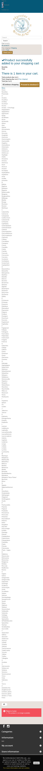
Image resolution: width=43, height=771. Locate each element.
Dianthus (4, 275)
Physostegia (6, 528)
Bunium (4, 206)
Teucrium (4, 636)
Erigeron (4, 312)
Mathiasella (5, 460)
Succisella (5, 629)
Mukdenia (5, 475)
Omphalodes (6, 493)
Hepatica (4, 381)
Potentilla (5, 542)
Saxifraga (5, 583)
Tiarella (4, 642)
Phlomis (4, 520)
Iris (3, 404)
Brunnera (4, 204)
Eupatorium (5, 322)
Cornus (4, 245)
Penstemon (5, 513)
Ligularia (4, 440)
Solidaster (5, 617)
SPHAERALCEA (7, 621)
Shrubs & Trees (7, 695)
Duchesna (5, 294)
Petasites (5, 517)
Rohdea (4, 564)
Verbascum (5, 668)
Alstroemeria (6, 129)
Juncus (4, 412)
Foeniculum (5, 338)
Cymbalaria (5, 261)
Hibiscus (4, 391)
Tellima (4, 635)
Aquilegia (4, 155)
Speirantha (5, 619)
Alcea (3, 119)
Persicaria (5, 515)
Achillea (4, 102)
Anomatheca (6, 145)
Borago (4, 202)
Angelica (4, 143)
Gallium (4, 349)
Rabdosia (5, 554)
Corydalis (5, 247)
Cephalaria (5, 224)
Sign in (4, 1)
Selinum (4, 595)
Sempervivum (6, 599)
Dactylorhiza (6, 269)
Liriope (4, 444)
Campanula (5, 216)
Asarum (4, 168)
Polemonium (6, 538)
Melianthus (5, 461)
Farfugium (5, 332)
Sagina (4, 574)
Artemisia (5, 163)
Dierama (4, 284)
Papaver (4, 509)
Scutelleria (5, 591)
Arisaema (5, 159)
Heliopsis (4, 375)
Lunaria (4, 448)
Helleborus (5, 377)
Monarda (4, 471)
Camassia (5, 214)
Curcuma (4, 257)
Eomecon (5, 304)
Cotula (4, 249)
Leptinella (5, 430)
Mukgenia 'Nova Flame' (9, 477)
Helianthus (5, 373)
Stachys (4, 625)
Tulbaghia (5, 658)
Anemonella (5, 141)
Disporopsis (5, 288)
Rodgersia (5, 562)
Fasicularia (5, 334)
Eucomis (4, 320)
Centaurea (5, 222)
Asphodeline (5, 172)
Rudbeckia (5, 568)
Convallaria (5, 241)
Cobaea (4, 239)
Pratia (3, 544)
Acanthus (5, 100)
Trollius (4, 656)
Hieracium (5, 393)
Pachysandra (6, 505)
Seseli (4, 601)
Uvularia (4, 662)
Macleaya (5, 456)
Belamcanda (6, 192)
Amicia (4, 131)
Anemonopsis (6, 139)
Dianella (4, 277)
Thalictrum (5, 638)
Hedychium (5, 367)
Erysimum (5, 318)
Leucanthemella (7, 432)
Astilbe (4, 178)
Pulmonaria (5, 548)
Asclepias (5, 170)
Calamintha (5, 212)
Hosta (3, 395)
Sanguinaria (5, 577)
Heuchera (5, 387)
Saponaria (5, 581)
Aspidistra (5, 174)
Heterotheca (5, 385)
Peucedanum (6, 518)
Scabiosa (5, 585)
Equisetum (5, 310)
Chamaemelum (6, 227)
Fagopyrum (5, 328)
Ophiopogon (5, 495)
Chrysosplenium (7, 235)
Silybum (4, 607)
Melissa (4, 463)
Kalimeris (5, 416)
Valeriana (4, 680)
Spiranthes (5, 623)
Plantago (4, 532)
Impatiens (5, 401)
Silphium (4, 605)
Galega (4, 347)
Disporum (5, 290)
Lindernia (4, 442)
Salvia (4, 576)
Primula (4, 546)
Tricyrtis (4, 652)
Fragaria (4, 340)
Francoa (4, 342)
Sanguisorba (6, 579)
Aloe (3, 125)
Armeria (4, 161)
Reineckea (5, 560)
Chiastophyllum (6, 231)
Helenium (5, 369)
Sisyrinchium (6, 609)
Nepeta (4, 485)
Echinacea (5, 300)
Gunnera (4, 359)
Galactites (5, 345)
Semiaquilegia (6, 597)
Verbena (4, 670)
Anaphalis (5, 135)
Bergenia (4, 194)
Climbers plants (7, 692)
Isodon (4, 406)
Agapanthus (5, 111)
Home (3, 90)
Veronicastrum (6, 674)
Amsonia (4, 133)
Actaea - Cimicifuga (8, 107)
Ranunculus (5, 556)
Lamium (4, 426)
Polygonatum (6, 540)
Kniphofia (5, 422)
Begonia (4, 190)
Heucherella (5, 389)
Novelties (5, 92)
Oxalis (4, 501)
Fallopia (4, 330)
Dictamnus (5, 283)
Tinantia (4, 644)
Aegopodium (6, 109)
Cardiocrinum (6, 218)
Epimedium (5, 308)
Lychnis (4, 450)
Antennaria (5, 147)
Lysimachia (5, 452)
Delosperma (5, 273)
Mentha (4, 465)
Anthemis (5, 149)
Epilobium (5, 306)
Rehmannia (5, 558)
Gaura (4, 351)
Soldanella (5, 611)
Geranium (5, 353)
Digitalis (4, 286)
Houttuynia (5, 397)
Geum (4, 355)
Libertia (4, 438)
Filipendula (5, 336)
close (36, 763)
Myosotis (4, 479)
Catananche (5, 220)
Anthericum (5, 151)
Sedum (4, 593)
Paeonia (4, 507)
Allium (4, 123)
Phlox (3, 522)
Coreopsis (5, 243)
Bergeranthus (6, 196)
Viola (3, 678)
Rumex (4, 570)
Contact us (5, 10)
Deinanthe (5, 271)
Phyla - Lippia (6, 550)
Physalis (4, 526)
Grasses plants (6, 694)
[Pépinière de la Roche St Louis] (21, 25)
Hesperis (4, 383)
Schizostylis (5, 587)
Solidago (4, 615)
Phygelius (5, 524)
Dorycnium (5, 292)
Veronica (4, 672)
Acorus (4, 106)
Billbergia (4, 198)
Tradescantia (6, 650)
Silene (4, 603)
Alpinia (4, 127)
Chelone (4, 229)
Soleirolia (4, 613)
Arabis (4, 157)
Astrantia (4, 180)
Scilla (3, 589)
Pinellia (4, 530)
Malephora (5, 458)
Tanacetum (5, 633)
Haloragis (5, 363)
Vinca (3, 676)
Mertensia (5, 467)
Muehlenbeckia (6, 473)
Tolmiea (4, 646)
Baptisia (4, 186)
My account (7, 745)
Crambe (4, 251)
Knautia (4, 420)
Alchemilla (5, 121)
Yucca (4, 684)
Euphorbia (5, 324)
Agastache (5, 113)
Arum (3, 165)
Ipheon (4, 402)
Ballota (4, 184)
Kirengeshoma (6, 418)
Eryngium (5, 316)
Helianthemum (6, 371)
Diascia (4, 279)
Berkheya (5, 208)
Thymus (4, 640)
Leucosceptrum (6, 436)
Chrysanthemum (7, 233)
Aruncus (4, 166)
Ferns (3, 697)
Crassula (4, 253)
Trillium (4, 654)
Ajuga (3, 115)
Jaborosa (4, 410)
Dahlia (4, 296)
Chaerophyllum (6, 225)
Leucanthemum (6, 434)
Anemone (5, 137)
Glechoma (5, 357)
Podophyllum (6, 536)
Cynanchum (5, 263)
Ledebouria (5, 428)
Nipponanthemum (7, 487)
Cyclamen (5, 259)
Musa (3, 481)
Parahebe (5, 511)
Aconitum (5, 104)
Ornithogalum (6, 499)
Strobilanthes (6, 627)
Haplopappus (6, 365)
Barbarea (4, 188)
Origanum (5, 497)
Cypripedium (6, 265)
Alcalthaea (5, 117)
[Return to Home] (4, 704)
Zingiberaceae (6, 690)
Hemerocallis (6, 379)
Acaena (4, 98)
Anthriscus (5, 153)
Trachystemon (6, 648)
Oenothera (5, 491)
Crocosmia (5, 255)
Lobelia (4, 446)
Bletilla (4, 200)
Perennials (5, 94)
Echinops (5, 302)
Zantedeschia (6, 688)
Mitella (4, 469)
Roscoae (4, 566)
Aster (3, 176)
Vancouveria (5, 666)
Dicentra (4, 281)
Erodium (4, 314)
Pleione (4, 534)
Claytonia (5, 237)
